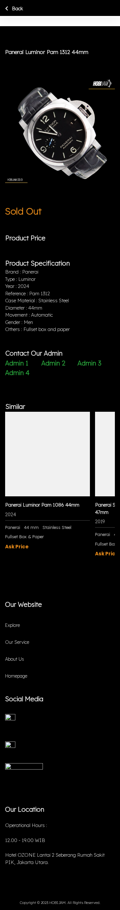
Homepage (16, 676)
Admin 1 (16, 363)
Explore (12, 625)
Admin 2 (53, 363)
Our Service (17, 642)
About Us (14, 659)
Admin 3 (89, 363)
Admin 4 (17, 373)
